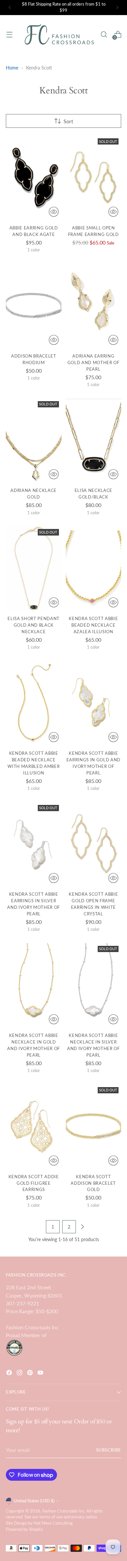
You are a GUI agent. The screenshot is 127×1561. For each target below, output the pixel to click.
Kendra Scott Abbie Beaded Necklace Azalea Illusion (93, 625)
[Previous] (10, 7)
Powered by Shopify (24, 1529)
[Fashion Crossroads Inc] (59, 34)
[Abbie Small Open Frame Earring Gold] (93, 178)
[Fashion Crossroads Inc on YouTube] (41, 1373)
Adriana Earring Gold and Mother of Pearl (93, 362)
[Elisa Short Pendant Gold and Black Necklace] (34, 568)
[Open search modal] (103, 34)
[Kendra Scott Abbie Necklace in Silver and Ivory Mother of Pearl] (93, 985)
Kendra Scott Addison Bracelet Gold (93, 1183)
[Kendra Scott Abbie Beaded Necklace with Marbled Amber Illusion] (34, 703)
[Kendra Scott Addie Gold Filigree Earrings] (34, 1126)
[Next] (117, 7)
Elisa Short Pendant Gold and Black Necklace (33, 625)
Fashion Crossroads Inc (63, 1511)
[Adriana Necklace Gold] (34, 440)
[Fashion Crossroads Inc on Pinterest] (31, 1373)
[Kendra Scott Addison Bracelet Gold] (93, 1126)
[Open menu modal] (9, 34)
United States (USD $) (34, 1500)
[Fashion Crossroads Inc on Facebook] (10, 1373)
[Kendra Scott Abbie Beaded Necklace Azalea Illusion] (93, 568)
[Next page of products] (82, 1226)
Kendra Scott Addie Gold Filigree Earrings (33, 1183)
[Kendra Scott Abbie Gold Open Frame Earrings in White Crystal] (93, 844)
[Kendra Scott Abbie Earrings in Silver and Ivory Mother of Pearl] (34, 844)
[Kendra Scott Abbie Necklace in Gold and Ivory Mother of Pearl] (34, 985)
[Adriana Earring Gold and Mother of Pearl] (93, 306)
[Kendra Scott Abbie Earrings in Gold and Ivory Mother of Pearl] (93, 703)
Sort (68, 121)
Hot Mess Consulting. (54, 1523)
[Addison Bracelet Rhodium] (34, 306)
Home (12, 67)
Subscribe (108, 1450)
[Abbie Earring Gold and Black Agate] (34, 178)
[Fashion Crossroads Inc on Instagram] (20, 1373)
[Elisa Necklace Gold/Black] (93, 440)
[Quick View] (54, 212)
